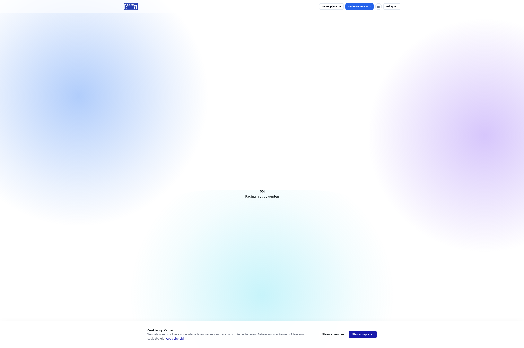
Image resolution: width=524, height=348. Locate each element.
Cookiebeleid (175, 338)
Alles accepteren (362, 334)
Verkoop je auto (331, 6)
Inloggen (392, 6)
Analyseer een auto (359, 6)
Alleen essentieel (333, 334)
